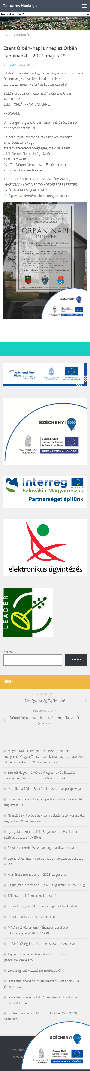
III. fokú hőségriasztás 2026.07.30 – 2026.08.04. (42, 944)
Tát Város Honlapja (20, 5)
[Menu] (84, 6)
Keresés (9, 652)
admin (12, 64)
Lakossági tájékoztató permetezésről (34, 970)
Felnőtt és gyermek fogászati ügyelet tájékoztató (43, 906)
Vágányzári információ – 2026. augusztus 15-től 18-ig (46, 885)
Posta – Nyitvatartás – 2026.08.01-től (35, 917)
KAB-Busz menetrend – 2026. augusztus (37, 874)
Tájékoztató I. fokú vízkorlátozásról (32, 896)
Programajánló (16, 35)
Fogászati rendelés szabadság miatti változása (41, 848)
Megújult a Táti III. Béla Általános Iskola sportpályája (44, 789)
